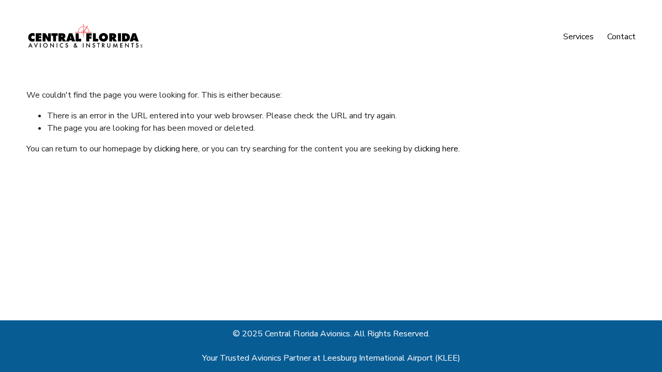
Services (578, 36)
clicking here (176, 148)
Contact (621, 36)
